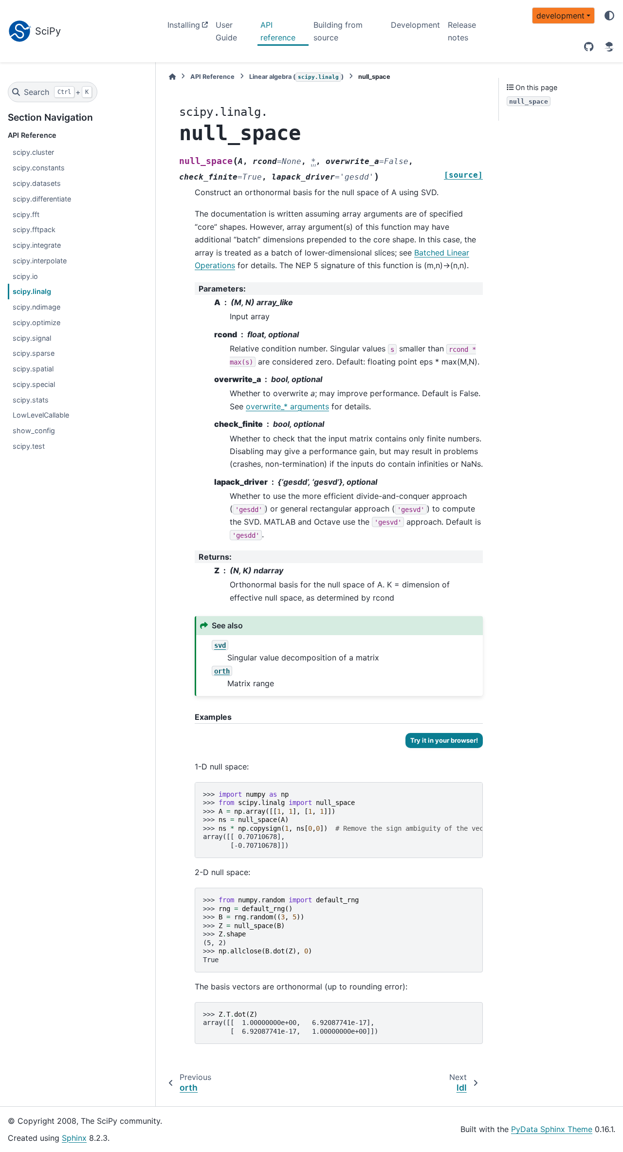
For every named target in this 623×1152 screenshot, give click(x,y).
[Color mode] (609, 15)
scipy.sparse (34, 353)
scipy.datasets (37, 183)
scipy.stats (31, 400)
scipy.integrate (37, 245)
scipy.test (29, 446)
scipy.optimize (36, 322)
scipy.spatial (33, 369)
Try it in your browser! (444, 740)
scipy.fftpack (34, 229)
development (560, 15)
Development (415, 25)
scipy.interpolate (40, 260)
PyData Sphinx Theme (551, 1129)
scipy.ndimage (36, 307)
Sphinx (74, 1138)
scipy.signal (32, 338)
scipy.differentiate (42, 199)
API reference (277, 31)
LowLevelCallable (41, 415)
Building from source (338, 31)
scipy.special (34, 384)
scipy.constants (39, 168)
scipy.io (25, 276)
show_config (34, 430)
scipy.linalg (32, 291)
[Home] (172, 77)
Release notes (462, 31)
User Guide (226, 31)
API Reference (212, 76)
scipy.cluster (33, 152)
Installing (183, 25)
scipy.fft (26, 214)
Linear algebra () (296, 76)
